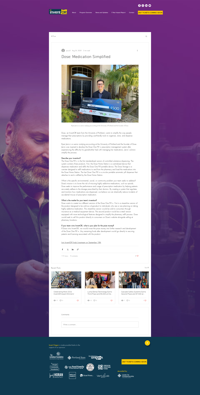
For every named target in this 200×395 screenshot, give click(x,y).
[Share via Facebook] (62, 249)
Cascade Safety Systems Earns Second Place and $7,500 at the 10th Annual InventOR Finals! (133, 293)
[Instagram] (143, 5)
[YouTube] (149, 5)
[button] (146, 36)
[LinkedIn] (146, 5)
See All (147, 268)
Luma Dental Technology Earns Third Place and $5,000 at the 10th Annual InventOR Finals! (100, 293)
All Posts (53, 36)
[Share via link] (78, 249)
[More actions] (137, 50)
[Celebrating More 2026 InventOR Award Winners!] (66, 279)
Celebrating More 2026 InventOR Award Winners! (64, 293)
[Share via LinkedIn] (73, 249)
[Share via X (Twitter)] (68, 249)
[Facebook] (139, 5)
